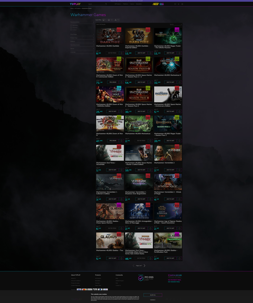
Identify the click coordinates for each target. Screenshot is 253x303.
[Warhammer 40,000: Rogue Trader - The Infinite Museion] (168, 36)
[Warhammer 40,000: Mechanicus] (139, 124)
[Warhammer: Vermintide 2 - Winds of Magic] (168, 182)
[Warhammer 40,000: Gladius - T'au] (110, 240)
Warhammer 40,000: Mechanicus (137, 133)
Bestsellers (75, 25)
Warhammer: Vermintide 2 (164, 163)
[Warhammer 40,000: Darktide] (110, 36)
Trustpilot (140, 275)
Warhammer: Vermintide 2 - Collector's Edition (107, 193)
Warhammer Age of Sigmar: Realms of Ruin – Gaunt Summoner (168, 222)
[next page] (144, 265)
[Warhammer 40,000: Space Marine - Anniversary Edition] (168, 94)
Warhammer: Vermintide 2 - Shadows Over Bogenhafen (136, 193)
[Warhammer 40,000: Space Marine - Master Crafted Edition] (139, 153)
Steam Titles (98, 285)
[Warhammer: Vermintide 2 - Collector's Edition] (110, 182)
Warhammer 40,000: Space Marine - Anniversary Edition (167, 105)
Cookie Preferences (75, 285)
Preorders (75, 27)
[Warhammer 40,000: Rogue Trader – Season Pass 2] (168, 124)
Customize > (153, 299)
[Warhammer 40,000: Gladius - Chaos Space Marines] (110, 211)
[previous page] (133, 265)
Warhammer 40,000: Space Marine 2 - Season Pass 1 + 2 (138, 76)
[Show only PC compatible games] (104, 20)
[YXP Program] (156, 4)
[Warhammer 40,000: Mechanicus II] (168, 65)
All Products (77, 8)
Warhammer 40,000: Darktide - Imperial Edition (137, 47)
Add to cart (141, 53)
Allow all (153, 295)
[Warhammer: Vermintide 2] (168, 153)
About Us (73, 278)
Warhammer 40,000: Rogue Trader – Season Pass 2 (167, 134)
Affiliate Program (120, 280)
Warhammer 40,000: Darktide (107, 46)
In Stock (75, 30)
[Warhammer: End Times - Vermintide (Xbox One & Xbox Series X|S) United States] (139, 240)
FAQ (117, 283)
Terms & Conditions (75, 280)
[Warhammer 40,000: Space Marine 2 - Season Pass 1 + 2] (139, 65)
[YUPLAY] (75, 4)
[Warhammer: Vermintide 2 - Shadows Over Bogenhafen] (139, 182)
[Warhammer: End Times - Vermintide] (110, 153)
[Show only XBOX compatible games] (111, 20)
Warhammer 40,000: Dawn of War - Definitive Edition (109, 105)
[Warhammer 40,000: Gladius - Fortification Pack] (168, 240)
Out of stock (112, 53)
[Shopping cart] (178, 4)
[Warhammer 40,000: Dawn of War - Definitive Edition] (110, 94)
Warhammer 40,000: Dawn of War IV (109, 134)
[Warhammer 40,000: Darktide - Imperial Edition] (139, 36)
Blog (117, 278)
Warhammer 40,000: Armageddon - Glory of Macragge (139, 222)
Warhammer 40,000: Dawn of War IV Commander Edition (109, 76)
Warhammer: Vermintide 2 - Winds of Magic (167, 193)
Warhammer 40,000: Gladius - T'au (109, 250)
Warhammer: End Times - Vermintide (106, 164)
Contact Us (118, 285)
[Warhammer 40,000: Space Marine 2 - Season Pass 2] (139, 94)
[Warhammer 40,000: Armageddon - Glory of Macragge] (139, 211)
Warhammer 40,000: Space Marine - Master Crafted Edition (138, 164)
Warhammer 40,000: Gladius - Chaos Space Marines (107, 222)
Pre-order (113, 82)
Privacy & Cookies (75, 283)
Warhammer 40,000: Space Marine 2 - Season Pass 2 (138, 105)
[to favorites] (121, 53)
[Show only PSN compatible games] (117, 20)
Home (71, 8)
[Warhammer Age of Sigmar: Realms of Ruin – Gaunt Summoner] (168, 211)
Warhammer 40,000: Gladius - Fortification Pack (165, 251)
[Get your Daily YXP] (162, 4)
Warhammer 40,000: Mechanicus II (167, 75)
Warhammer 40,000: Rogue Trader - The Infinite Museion (167, 47)
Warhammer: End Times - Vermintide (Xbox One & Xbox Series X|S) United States (136, 252)
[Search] (106, 4)
